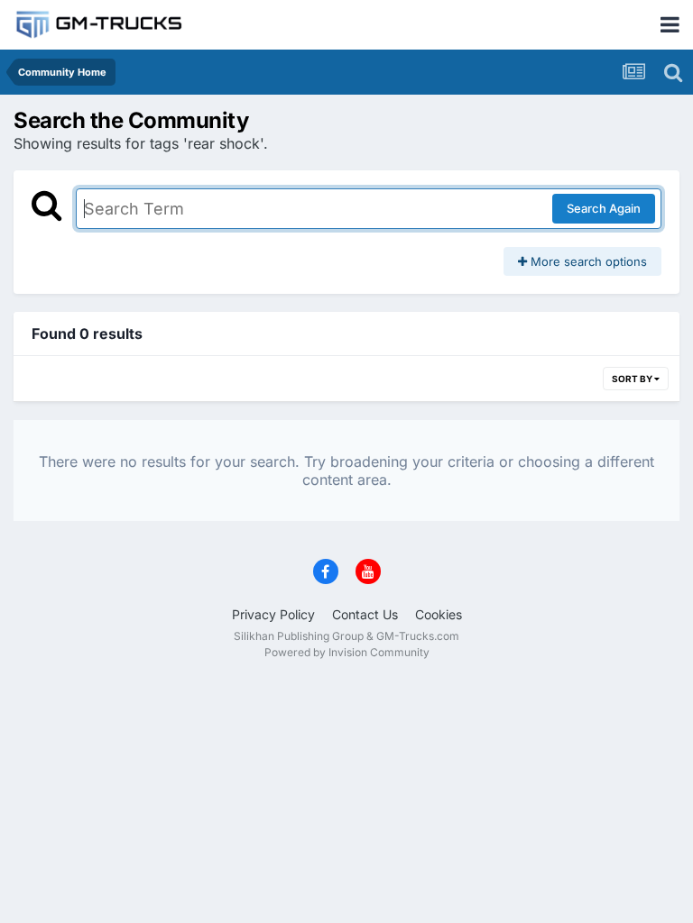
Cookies (438, 614)
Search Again (604, 208)
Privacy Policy (273, 614)
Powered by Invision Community (347, 652)
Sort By (633, 378)
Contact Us (365, 614)
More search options (587, 261)
